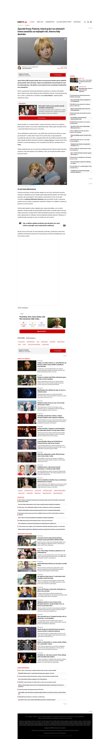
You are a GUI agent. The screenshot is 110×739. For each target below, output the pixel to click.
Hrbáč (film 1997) (47, 493)
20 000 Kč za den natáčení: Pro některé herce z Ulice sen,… (80, 105)
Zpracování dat (70, 716)
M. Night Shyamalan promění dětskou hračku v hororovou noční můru (35, 520)
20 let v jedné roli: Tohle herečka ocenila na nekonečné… (81, 149)
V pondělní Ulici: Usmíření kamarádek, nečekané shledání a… (80, 171)
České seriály (77, 21)
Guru (19, 344)
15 (61, 735)
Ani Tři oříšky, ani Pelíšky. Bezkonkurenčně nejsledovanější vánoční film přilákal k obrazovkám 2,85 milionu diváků (41, 500)
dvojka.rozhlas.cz (31, 338)
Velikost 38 (29, 493)
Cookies (39, 716)
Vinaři (24, 344)
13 (57, 735)
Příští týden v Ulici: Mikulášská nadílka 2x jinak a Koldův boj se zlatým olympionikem (39, 507)
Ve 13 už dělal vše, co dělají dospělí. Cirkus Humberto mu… (81, 167)
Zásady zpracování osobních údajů (45, 718)
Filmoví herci (21, 493)
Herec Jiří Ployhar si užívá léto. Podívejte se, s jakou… (81, 162)
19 (69, 735)
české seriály (45, 344)
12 (55, 735)
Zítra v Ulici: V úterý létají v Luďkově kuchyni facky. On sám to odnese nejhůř (37, 670)
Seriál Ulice (40, 21)
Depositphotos (63, 733)
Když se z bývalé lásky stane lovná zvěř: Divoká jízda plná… (80, 109)
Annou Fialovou (49, 140)
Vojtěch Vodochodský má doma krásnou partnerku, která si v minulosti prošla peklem (39, 510)
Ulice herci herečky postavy (64, 21)
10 (52, 735)
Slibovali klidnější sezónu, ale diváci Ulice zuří (81, 136)
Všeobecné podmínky (46, 716)
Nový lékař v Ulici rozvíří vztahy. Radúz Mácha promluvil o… (80, 127)
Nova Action (38, 490)
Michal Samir (44, 341)
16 (63, 735)
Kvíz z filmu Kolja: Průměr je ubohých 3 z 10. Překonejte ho (32, 679)
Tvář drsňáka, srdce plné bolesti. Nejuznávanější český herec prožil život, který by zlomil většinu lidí (42, 693)
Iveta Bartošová (30, 341)
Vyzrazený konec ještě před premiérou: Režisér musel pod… (80, 96)
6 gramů (20, 490)
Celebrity (32, 21)
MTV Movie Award (47, 490)
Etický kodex (56, 718)
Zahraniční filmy (49, 21)
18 (67, 735)
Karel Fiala (52, 341)
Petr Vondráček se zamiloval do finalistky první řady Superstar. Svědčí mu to (37, 523)
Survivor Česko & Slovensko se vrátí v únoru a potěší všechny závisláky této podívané (39, 504)
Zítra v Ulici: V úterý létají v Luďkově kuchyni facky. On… (85, 82)
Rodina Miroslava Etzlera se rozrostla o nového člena (31, 696)
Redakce (30, 716)
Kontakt (70, 718)
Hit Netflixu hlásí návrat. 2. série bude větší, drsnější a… (80, 140)
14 (59, 735)
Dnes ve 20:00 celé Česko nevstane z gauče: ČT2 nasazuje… (80, 131)
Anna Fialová (21, 341)
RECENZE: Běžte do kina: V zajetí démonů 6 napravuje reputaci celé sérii (36, 673)
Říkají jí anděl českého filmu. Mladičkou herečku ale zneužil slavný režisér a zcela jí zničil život (41, 529)
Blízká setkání (60, 341)
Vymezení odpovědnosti (79, 716)
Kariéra (66, 718)
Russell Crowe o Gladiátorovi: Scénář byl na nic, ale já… (81, 158)
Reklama (35, 716)
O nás (26, 716)
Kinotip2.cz (20, 25)
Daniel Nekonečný (57, 493)
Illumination (37, 493)
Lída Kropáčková (26, 68)
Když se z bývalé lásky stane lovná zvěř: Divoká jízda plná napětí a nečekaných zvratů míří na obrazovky (41, 685)
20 (71, 735)
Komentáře (58, 74)
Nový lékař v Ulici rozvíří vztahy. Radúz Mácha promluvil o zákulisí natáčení (36, 699)
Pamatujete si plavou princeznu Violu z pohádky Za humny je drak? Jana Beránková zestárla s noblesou (41, 514)
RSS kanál (63, 716)
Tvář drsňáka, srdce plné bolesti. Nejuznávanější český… (79, 118)
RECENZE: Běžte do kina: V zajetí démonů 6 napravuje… (85, 90)
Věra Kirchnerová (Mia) (59, 490)
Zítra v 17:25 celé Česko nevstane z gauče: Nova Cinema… (81, 153)
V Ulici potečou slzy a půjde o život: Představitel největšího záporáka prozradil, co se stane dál (41, 526)
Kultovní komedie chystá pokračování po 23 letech (30, 689)
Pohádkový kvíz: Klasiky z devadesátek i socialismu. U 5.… (80, 144)
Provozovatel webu (56, 716)
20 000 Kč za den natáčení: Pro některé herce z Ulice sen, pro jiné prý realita (37, 682)
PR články (61, 718)
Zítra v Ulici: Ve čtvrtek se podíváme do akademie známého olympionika (36, 517)
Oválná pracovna (29, 490)
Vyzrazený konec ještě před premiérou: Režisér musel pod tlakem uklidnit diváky (38, 676)
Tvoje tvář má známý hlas (34, 344)
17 (65, 735)
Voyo (38, 341)
